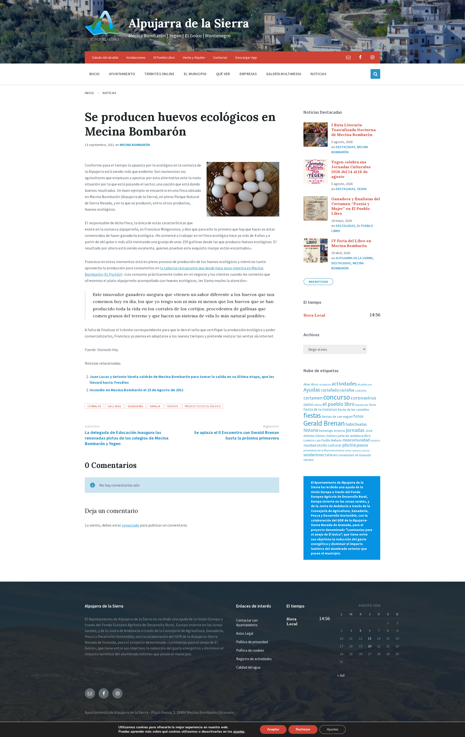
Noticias (109, 93)
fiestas (312, 415)
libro (367, 435)
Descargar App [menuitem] (246, 57)
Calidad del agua (248, 667)
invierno (339, 430)
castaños (360, 390)
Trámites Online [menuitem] (159, 74)
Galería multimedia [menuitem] (283, 74)
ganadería (135, 406)
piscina (349, 445)
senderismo (313, 454)
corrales (94, 406)
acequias (325, 384)
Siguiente (271, 426)
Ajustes (332, 729)
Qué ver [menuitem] (223, 74)
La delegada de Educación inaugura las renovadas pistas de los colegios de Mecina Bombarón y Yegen (127, 438)
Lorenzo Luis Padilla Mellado (322, 440)
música (375, 440)
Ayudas (311, 389)
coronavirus (363, 398)
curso (308, 404)
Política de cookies (250, 650)
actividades (344, 383)
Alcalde (362, 384)
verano (308, 459)
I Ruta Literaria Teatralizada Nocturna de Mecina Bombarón (353, 129)
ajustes (238, 731)
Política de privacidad (252, 642)
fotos (358, 416)
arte (370, 384)
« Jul (341, 675)
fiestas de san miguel (337, 416)
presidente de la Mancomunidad (323, 450)
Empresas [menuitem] (248, 74)
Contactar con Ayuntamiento (247, 622)
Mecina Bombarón (135, 145)
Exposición (361, 405)
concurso (336, 397)
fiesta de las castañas (353, 409)
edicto (318, 405)
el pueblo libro (339, 404)
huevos (172, 406)
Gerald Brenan (324, 423)
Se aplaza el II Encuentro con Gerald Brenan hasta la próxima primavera (236, 435)
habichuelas (356, 424)
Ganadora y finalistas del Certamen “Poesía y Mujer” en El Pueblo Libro (355, 206)
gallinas (114, 406)
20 (369, 646)
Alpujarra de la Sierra (188, 23)
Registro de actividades (254, 659)
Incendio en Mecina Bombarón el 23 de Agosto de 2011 (137, 389)
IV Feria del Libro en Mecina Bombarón (351, 243)
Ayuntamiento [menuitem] (122, 74)
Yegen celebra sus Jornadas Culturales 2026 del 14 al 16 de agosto (351, 169)
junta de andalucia (351, 435)
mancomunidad (356, 440)
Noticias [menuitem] (318, 74)
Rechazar (303, 729)
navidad (309, 445)
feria (372, 404)
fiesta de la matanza (320, 409)
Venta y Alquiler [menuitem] (194, 57)
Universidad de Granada (354, 455)
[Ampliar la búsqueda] (375, 74)
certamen (313, 398)
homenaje (326, 430)
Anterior (92, 426)
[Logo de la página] (103, 42)
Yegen (361, 189)
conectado (130, 525)
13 (369, 638)
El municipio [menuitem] (195, 74)
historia (310, 430)
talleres (331, 454)
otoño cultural (329, 445)
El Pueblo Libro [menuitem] (164, 57)
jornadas (355, 430)
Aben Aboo (310, 384)
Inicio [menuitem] (94, 74)
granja (155, 406)
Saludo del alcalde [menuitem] (105, 57)
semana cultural (361, 450)
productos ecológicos (203, 406)
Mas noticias (318, 281)
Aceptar (273, 729)
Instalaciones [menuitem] (136, 57)
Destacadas (345, 147)
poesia (362, 445)
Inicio (89, 93)
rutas (348, 450)
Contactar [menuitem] (220, 57)
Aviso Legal (244, 633)
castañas (346, 390)
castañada (330, 390)
